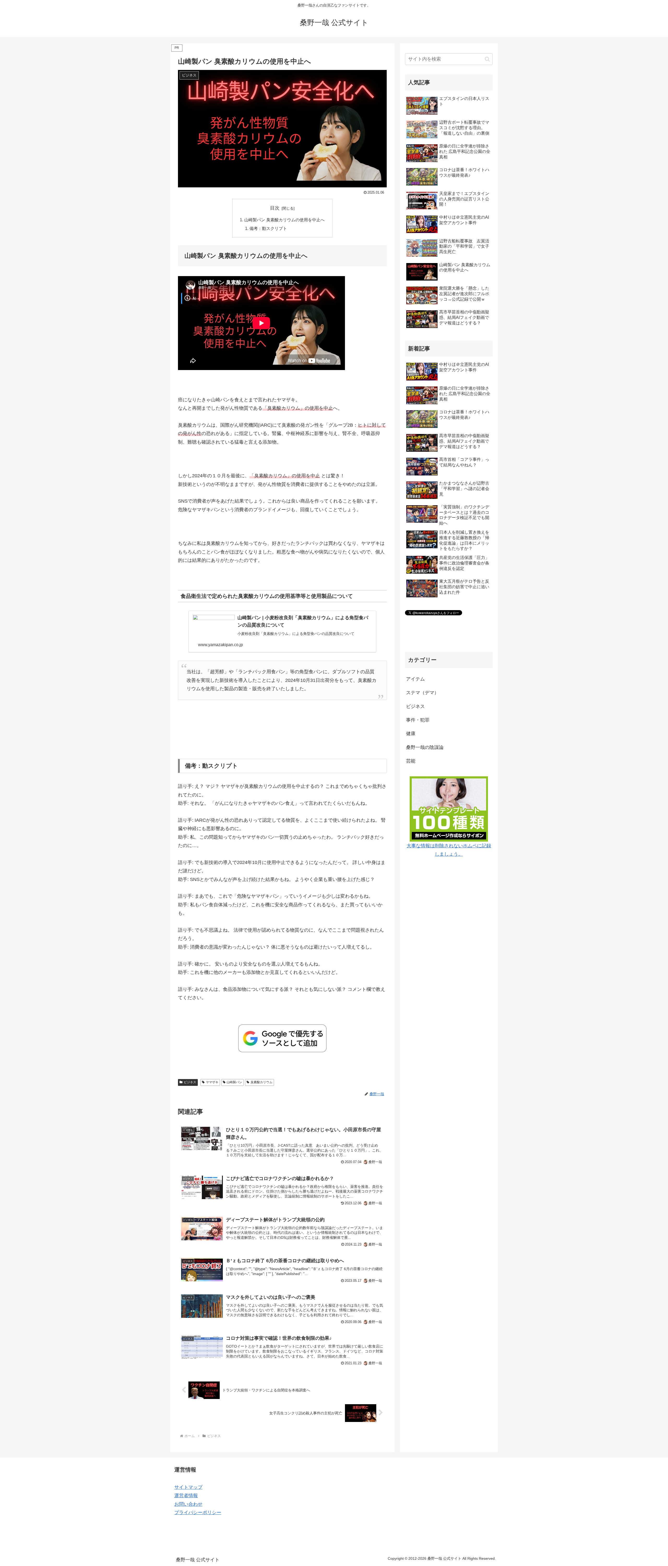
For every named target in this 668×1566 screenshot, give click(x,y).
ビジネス (190, 1082)
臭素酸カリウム (261, 1082)
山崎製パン (234, 1082)
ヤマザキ (212, 1082)
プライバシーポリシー (197, 1512)
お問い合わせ (188, 1504)
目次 (274, 208)
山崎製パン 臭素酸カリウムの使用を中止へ (284, 219)
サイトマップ (188, 1487)
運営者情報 (186, 1495)
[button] (487, 59)
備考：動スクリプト (268, 228)
